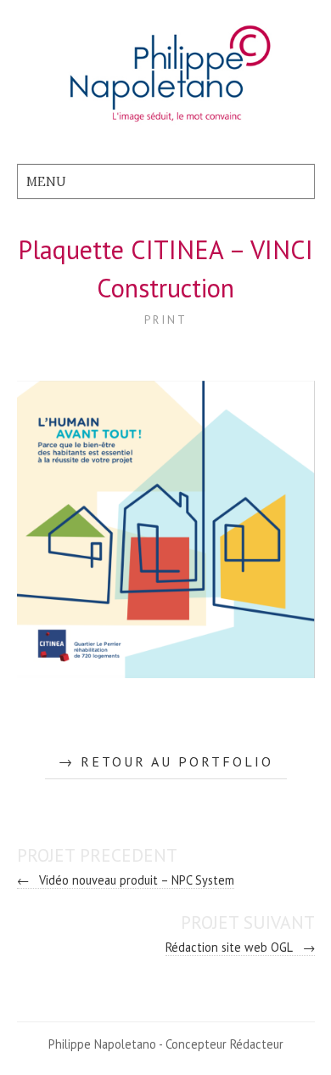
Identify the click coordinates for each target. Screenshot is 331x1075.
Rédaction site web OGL (240, 947)
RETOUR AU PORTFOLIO (177, 761)
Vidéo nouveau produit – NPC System (126, 880)
